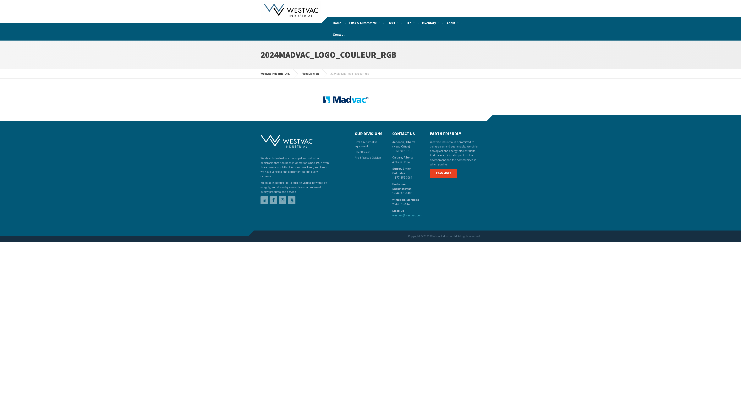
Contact (338, 34)
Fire (408, 23)
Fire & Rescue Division (368, 157)
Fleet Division (362, 152)
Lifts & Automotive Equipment (366, 144)
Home (337, 23)
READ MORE (443, 173)
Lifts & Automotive (363, 23)
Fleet (391, 23)
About (451, 23)
